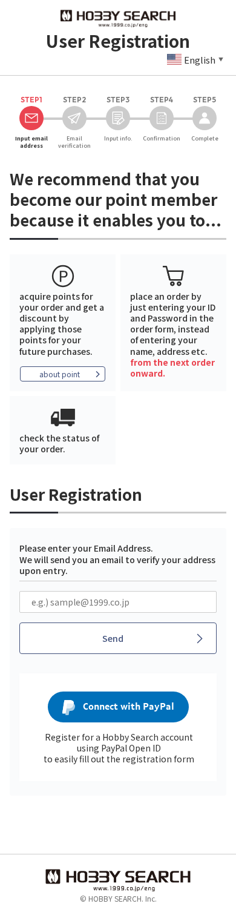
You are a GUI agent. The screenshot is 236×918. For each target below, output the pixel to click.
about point (59, 374)
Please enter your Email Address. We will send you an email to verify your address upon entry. (117, 559)
